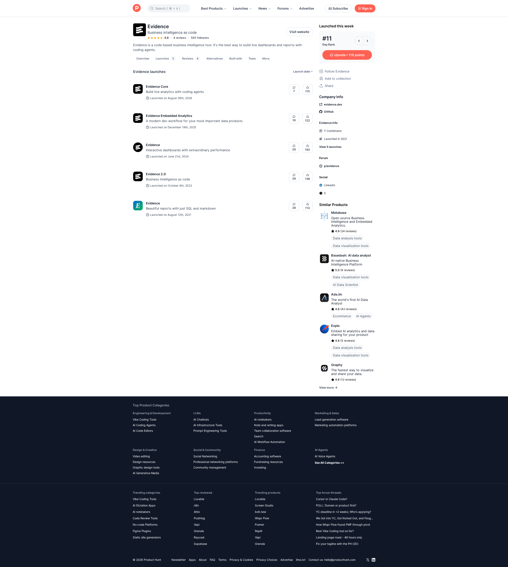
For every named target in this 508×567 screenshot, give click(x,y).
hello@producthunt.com (340, 559)
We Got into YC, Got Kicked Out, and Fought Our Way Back (344, 518)
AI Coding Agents (144, 425)
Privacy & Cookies (241, 559)
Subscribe (340, 8)
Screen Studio (264, 505)
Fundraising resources (268, 462)
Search (258, 436)
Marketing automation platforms (335, 425)
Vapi (196, 524)
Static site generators (147, 537)
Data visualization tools (350, 246)
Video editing (141, 456)
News (262, 8)
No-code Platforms (145, 524)
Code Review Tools (145, 518)
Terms (222, 559)
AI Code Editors (143, 430)
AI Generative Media (146, 473)
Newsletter (178, 559)
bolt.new (260, 511)
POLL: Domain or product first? (336, 505)
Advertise (306, 8)
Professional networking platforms (215, 462)
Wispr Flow (262, 518)
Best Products (212, 8)
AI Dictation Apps (144, 505)
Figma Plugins (142, 531)
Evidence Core (157, 87)
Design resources (144, 462)
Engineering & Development (152, 413)
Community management (209, 467)
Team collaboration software (272, 430)
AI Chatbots (201, 419)
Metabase (338, 213)
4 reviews (179, 37)
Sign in (367, 8)
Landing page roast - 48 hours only (339, 537)
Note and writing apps (268, 425)
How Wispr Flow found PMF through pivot (343, 524)
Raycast (199, 537)
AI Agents (363, 316)
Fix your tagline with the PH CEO (337, 543)
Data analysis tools (347, 238)
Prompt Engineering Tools (210, 430)
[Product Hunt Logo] (137, 8)
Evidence (153, 145)
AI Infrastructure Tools (207, 425)
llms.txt (300, 559)
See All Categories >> (329, 462)
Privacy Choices (266, 559)
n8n (196, 505)
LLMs (197, 413)
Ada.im (336, 294)
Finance (259, 450)
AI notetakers (262, 419)
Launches (240, 8)
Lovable (199, 499)
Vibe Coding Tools (144, 419)
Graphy (336, 365)
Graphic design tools (146, 467)
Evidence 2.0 (156, 174)
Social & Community (207, 450)
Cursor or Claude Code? (331, 499)
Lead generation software (331, 419)
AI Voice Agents (325, 456)
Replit (258, 531)
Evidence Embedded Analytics (169, 116)
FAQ (212, 559)
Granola (199, 531)
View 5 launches (330, 146)
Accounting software (267, 456)
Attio (197, 511)
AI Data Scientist (345, 285)
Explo (335, 326)
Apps (192, 559)
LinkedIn (329, 185)
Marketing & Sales (327, 413)
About (203, 559)
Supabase (200, 543)
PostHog (199, 518)
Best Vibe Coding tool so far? (335, 531)
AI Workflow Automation (269, 442)
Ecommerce (342, 316)
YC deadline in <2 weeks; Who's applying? (343, 511)
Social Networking (205, 456)
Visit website (299, 32)
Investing (260, 467)
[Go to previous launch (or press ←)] (359, 41)
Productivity (262, 413)
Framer (259, 524)
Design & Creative (145, 450)
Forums (283, 8)
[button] (266, 58)
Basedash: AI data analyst (351, 255)
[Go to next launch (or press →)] (367, 41)
